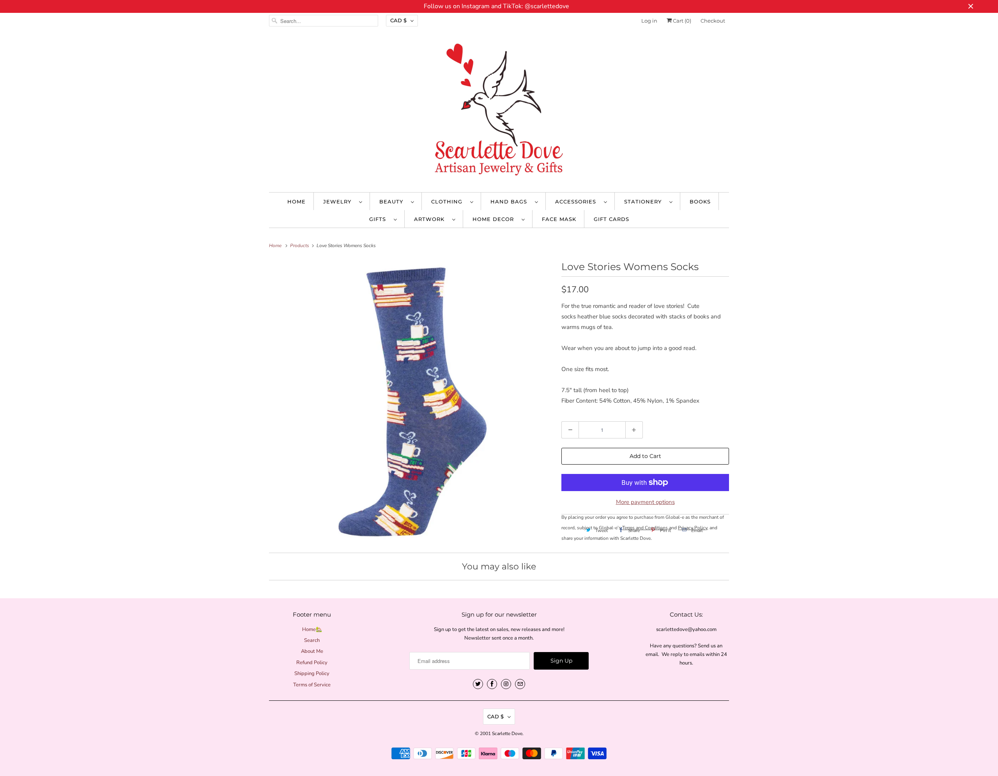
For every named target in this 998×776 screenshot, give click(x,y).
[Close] (586, 319)
